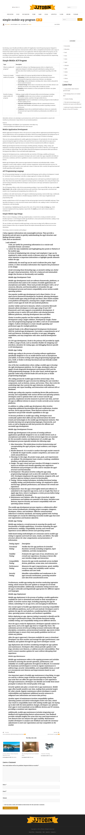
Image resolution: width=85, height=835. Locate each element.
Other (65, 75)
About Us (47, 832)
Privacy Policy (38, 832)
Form (33, 14)
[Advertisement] (31, 37)
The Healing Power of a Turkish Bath (71, 94)
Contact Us (53, 832)
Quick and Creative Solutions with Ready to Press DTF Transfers (72, 108)
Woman (76, 14)
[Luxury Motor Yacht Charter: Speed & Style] (11, 747)
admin (8, 24)
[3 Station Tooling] (50, 747)
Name (4, 784)
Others (29, 24)
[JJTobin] (42, 817)
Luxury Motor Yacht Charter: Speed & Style (71, 89)
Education (10, 14)
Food (17, 14)
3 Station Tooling (45, 753)
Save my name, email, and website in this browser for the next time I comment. (24, 804)
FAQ (43, 832)
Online (68, 14)
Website (5, 798)
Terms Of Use (31, 832)
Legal (46, 14)
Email (4, 791)
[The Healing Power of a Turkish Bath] (30, 747)
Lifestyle (54, 14)
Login (61, 14)
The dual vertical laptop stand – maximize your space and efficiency (72, 103)
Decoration (25, 14)
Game (40, 14)
